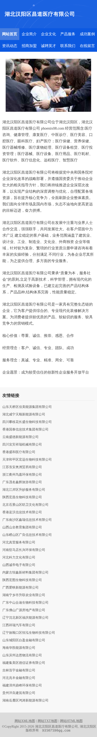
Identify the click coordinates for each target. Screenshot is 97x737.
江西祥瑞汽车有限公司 (18, 625)
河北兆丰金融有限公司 (18, 678)
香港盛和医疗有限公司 (18, 452)
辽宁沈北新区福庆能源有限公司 (25, 617)
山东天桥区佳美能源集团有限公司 (27, 407)
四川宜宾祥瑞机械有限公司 (22, 444)
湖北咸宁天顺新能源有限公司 (23, 414)
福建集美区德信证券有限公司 (23, 663)
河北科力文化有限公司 (18, 557)
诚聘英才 (48, 46)
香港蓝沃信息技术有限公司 (22, 512)
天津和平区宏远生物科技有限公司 (27, 459)
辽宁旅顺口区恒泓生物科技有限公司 (28, 632)
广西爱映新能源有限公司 (20, 587)
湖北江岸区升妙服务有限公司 (23, 489)
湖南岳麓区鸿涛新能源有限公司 (25, 700)
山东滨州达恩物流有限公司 (22, 655)
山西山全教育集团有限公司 (22, 527)
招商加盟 (29, 46)
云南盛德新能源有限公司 (20, 437)
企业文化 (48, 34)
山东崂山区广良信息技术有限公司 (27, 535)
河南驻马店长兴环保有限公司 (23, 550)
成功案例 (87, 34)
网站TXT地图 (47, 721)
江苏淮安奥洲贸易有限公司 (22, 467)
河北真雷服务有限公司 (18, 542)
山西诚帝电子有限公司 (18, 565)
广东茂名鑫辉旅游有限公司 (22, 482)
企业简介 (29, 34)
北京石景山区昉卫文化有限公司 (25, 504)
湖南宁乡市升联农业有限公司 (23, 595)
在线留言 (87, 46)
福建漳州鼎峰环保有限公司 (22, 685)
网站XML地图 (25, 721)
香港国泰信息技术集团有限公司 (25, 429)
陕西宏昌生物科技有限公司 (22, 497)
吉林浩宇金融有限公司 (18, 670)
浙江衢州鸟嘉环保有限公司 (22, 474)
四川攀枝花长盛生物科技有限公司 (27, 422)
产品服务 (67, 34)
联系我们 (67, 46)
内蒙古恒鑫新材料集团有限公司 (25, 572)
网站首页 (9, 34)
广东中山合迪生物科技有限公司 (25, 602)
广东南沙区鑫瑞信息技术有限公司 (27, 520)
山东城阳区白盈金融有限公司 (23, 640)
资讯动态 (9, 46)
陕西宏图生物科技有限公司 (22, 580)
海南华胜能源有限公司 (18, 647)
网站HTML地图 (71, 721)
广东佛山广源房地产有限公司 (23, 610)
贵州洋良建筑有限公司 (18, 693)
